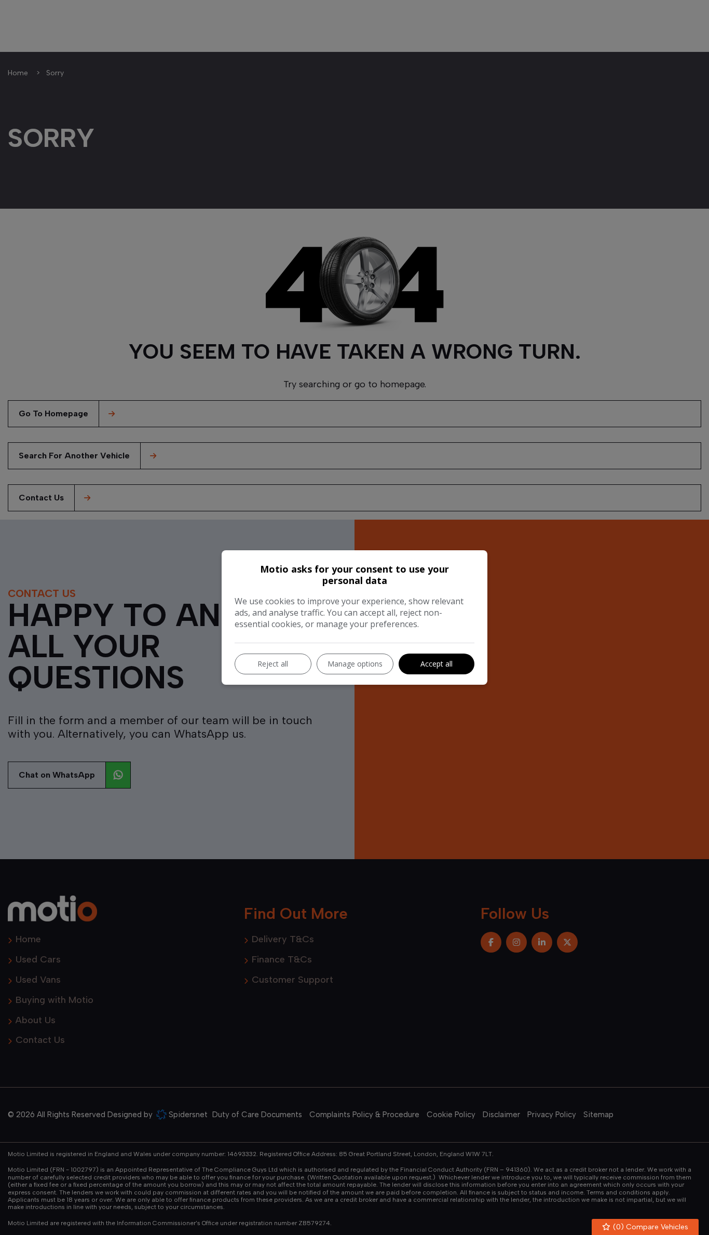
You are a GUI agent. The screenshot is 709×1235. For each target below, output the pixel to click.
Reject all (272, 664)
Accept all (436, 664)
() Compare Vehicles (649, 1227)
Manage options (355, 664)
